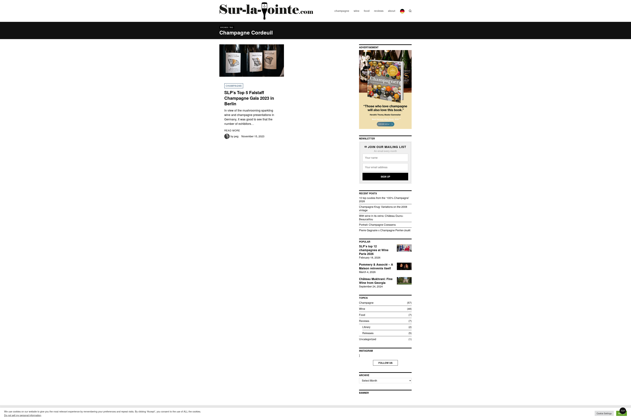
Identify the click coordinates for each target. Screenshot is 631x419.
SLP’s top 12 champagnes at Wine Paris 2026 (373, 250)
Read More (232, 130)
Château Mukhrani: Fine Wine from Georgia (376, 281)
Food (362, 315)
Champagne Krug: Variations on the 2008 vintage (383, 208)
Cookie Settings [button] (604, 413)
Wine (362, 309)
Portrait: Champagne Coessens (377, 224)
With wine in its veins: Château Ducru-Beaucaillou (381, 217)
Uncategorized (367, 339)
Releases (368, 333)
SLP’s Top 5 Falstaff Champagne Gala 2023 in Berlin (249, 98)
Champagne (234, 85)
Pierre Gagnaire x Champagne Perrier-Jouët (384, 230)
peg (236, 136)
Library (366, 327)
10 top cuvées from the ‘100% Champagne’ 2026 (384, 199)
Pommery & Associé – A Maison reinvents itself (376, 266)
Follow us (385, 362)
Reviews (364, 321)
